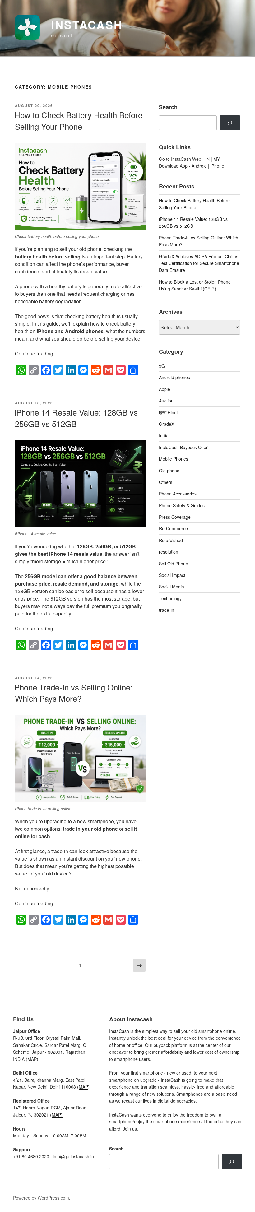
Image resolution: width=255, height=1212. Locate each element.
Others (165, 482)
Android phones (174, 377)
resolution (168, 552)
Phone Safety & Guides (182, 505)
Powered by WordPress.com (41, 1198)
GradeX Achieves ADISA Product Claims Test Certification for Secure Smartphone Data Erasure (199, 263)
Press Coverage (175, 517)
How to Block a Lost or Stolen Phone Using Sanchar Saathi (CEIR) (195, 285)
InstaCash (87, 24)
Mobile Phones (173, 459)
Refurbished (171, 540)
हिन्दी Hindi (168, 412)
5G (162, 366)
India (164, 435)
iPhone (217, 166)
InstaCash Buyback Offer (183, 447)
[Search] (230, 122)
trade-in (166, 610)
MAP (32, 1059)
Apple (164, 389)
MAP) (57, 1115)
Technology (170, 598)
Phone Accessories (178, 493)
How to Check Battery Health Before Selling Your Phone (78, 120)
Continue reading (34, 353)
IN (207, 159)
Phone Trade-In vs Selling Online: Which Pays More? (73, 692)
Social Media (171, 586)
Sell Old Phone (173, 563)
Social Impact (172, 575)
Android (199, 166)
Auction (166, 400)
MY (216, 159)
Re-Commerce (173, 528)
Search (116, 1148)
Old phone (169, 470)
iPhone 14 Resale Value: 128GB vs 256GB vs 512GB (76, 417)
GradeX (166, 424)
